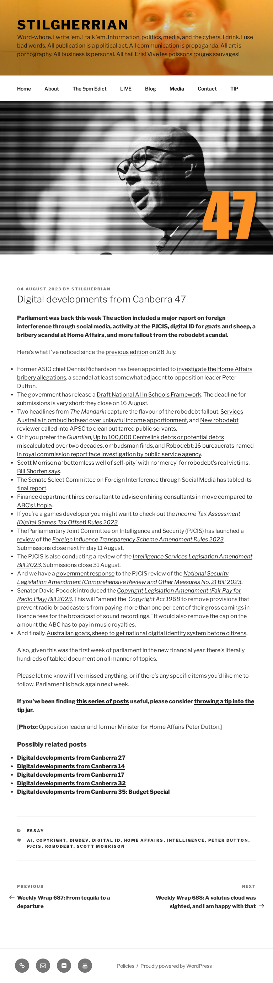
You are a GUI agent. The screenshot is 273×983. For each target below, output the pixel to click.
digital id (106, 840)
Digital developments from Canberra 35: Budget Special (93, 791)
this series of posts (102, 701)
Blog (150, 89)
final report (31, 488)
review (26, 539)
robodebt (59, 846)
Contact (207, 89)
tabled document (72, 658)
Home (24, 89)
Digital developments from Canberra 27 (71, 757)
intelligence (186, 840)
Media (177, 89)
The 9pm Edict (90, 89)
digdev (79, 840)
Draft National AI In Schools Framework (149, 394)
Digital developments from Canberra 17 (70, 774)
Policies (125, 966)
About (51, 89)
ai (30, 840)
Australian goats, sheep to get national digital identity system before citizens (146, 633)
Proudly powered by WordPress (176, 966)
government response (85, 573)
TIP (234, 89)
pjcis (34, 846)
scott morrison (101, 846)
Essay (35, 830)
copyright (51, 840)
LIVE (126, 89)
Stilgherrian (73, 25)
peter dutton (228, 840)
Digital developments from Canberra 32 (71, 783)
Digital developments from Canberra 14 (71, 766)
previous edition (127, 352)
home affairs (144, 840)
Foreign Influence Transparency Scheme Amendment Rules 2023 (138, 539)
